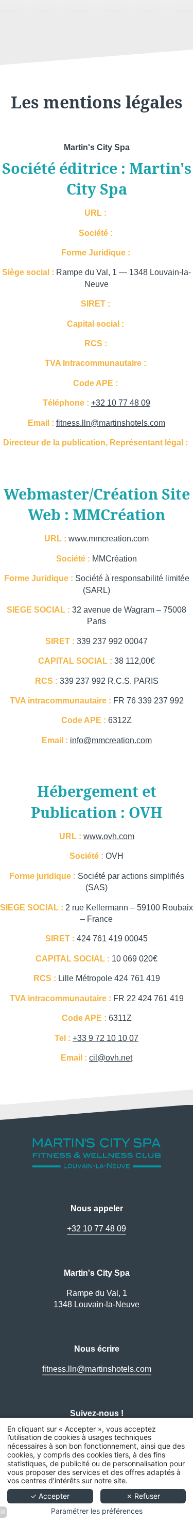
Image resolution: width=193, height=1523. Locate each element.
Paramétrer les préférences (97, 1511)
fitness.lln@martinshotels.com (110, 423)
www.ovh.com (108, 836)
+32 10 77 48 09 (120, 402)
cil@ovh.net (110, 1057)
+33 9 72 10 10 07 (105, 1038)
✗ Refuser (143, 1496)
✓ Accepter (49, 1496)
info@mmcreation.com (111, 740)
